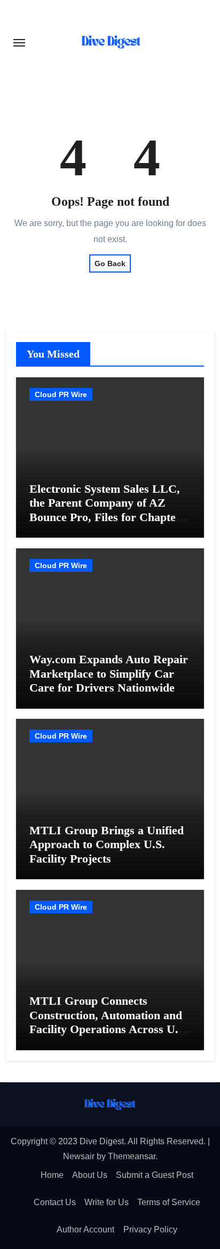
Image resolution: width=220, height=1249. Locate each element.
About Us (89, 1175)
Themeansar (131, 1156)
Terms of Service (168, 1202)
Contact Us (55, 1202)
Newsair (79, 1156)
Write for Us (106, 1202)
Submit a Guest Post (154, 1175)
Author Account (85, 1229)
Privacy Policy (150, 1229)
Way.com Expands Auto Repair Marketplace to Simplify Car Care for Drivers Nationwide (108, 673)
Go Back (110, 263)
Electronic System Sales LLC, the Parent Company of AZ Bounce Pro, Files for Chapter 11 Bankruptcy (105, 510)
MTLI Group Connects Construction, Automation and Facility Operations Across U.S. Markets (108, 1022)
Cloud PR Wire (61, 394)
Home (52, 1175)
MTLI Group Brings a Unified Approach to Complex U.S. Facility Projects (106, 844)
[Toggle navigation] (19, 42)
